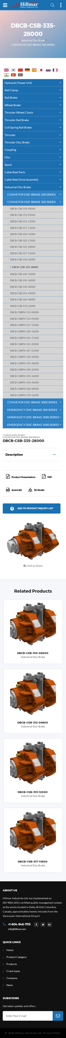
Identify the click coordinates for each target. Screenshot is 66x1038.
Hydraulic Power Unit (18, 82)
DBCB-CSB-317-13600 (22, 228)
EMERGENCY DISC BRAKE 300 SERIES (32, 409)
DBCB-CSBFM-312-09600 (24, 318)
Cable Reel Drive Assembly (21, 179)
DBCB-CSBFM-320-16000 (24, 331)
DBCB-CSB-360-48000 (22, 299)
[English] (6, 70)
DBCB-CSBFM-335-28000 (24, 363)
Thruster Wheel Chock (19, 112)
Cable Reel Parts (15, 172)
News (9, 985)
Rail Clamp (11, 90)
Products (11, 964)
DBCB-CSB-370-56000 (22, 306)
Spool (8, 164)
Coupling (10, 149)
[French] (55, 70)
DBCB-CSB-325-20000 (22, 247)
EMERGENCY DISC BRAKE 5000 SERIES (33, 424)
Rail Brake (11, 97)
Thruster (10, 135)
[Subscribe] (58, 1016)
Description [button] (14, 454)
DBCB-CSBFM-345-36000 (24, 376)
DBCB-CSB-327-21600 (22, 253)
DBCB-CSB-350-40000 (22, 287)
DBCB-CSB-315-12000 (22, 221)
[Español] (34, 70)
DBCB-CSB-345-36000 (22, 280)
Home (9, 950)
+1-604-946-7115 (19, 924)
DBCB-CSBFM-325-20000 (24, 344)
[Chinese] (20, 70)
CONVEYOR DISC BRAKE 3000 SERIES (32, 402)
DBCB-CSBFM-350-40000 (24, 382)
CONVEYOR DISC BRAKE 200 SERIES (31, 194)
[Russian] (48, 70)
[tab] (31, 454)
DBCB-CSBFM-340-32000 (24, 369)
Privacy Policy (51, 1032)
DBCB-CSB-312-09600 (22, 215)
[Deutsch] (27, 70)
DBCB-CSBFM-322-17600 (24, 338)
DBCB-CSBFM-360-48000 (24, 388)
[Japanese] (41, 70)
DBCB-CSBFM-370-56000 (24, 395)
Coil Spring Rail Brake (18, 127)
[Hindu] (6, 74)
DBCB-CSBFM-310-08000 (24, 312)
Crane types (13, 971)
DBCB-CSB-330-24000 (22, 259)
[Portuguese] (13, 74)
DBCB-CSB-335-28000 (25, 267)
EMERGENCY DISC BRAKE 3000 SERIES (33, 417)
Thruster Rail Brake (17, 120)
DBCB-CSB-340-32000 (22, 274)
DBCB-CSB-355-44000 (22, 293)
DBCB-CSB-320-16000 (22, 234)
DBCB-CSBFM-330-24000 (24, 357)
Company (11, 978)
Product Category (16, 957)
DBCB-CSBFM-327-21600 (24, 350)
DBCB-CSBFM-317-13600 (24, 325)
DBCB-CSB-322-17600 (22, 240)
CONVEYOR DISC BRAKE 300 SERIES (33, 44)
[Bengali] (20, 74)
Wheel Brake (13, 105)
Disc (7, 157)
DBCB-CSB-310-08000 (22, 208)
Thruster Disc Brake (17, 142)
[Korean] (13, 70)
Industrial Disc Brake (33, 40)
